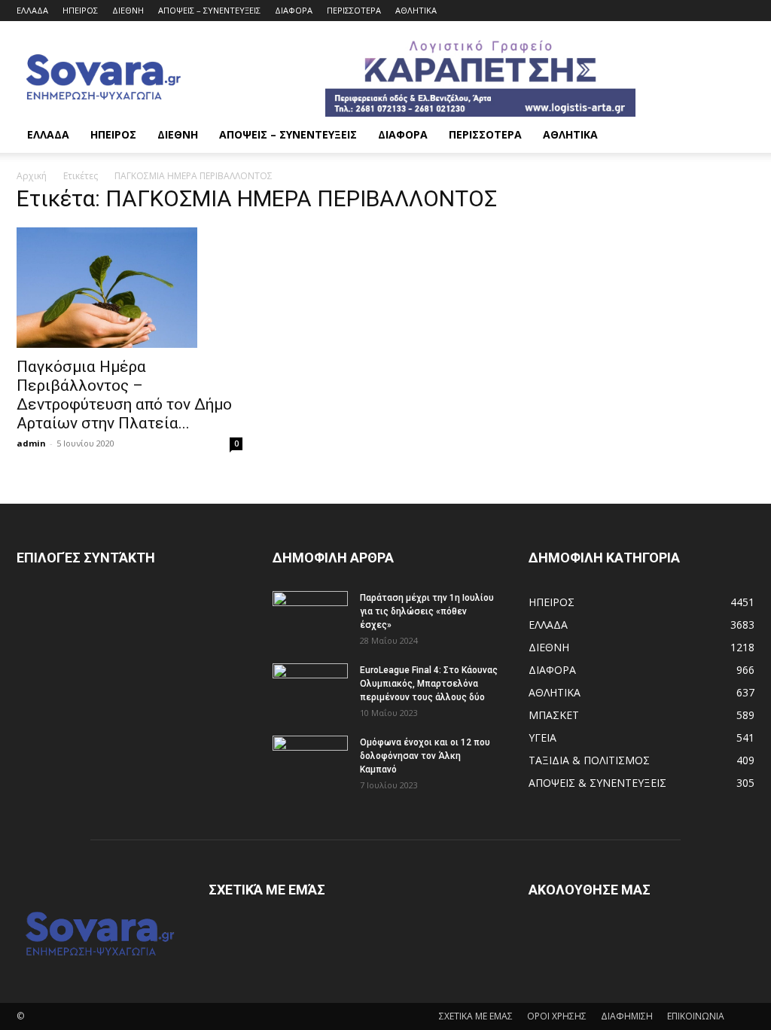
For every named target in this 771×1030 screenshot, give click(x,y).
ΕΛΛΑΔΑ (32, 10)
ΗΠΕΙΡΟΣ (80, 10)
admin (31, 443)
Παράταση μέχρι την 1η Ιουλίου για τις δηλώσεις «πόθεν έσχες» (427, 611)
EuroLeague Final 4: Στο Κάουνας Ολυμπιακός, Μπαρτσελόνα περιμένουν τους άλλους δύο (429, 683)
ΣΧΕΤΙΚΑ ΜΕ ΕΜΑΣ (476, 1016)
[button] (736, 136)
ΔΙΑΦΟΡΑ (293, 10)
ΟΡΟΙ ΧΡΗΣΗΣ (557, 1016)
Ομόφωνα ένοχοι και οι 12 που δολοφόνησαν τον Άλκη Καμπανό (425, 756)
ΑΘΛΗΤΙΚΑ (416, 10)
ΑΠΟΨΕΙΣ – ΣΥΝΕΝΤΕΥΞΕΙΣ (209, 10)
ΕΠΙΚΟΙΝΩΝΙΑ (695, 1016)
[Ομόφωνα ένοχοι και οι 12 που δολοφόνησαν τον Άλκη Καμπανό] (310, 762)
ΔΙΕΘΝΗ (128, 10)
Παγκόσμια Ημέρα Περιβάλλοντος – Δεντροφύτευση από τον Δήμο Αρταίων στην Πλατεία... (124, 395)
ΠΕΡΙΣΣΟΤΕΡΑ (354, 10)
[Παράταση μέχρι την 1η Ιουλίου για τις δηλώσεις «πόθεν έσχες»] (310, 617)
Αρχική (32, 175)
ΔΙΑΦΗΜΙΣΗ (627, 1016)
